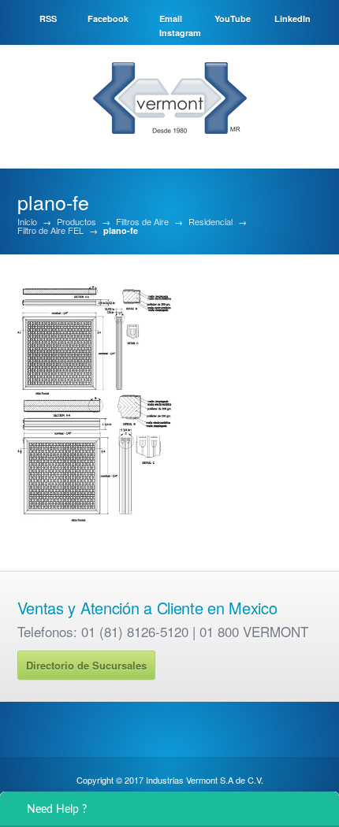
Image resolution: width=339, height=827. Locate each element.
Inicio (27, 221)
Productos (76, 221)
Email (170, 18)
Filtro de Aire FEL (50, 230)
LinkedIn (292, 18)
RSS (48, 18)
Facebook (108, 18)
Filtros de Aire (142, 221)
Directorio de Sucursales (86, 665)
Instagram (180, 33)
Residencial (210, 221)
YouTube (232, 18)
